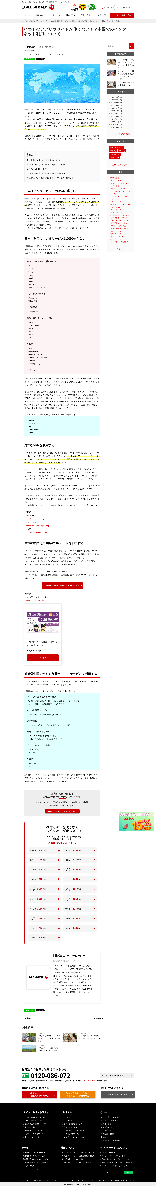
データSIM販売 (28, 1166)
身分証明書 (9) (114, 223)
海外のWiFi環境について (32, 1127)
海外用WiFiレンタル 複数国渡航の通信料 (78, 1156)
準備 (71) (113, 151)
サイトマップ (69, 1180)
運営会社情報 (38, 1180)
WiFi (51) (122, 151)
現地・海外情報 (30, 50)
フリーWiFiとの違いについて (34, 1130)
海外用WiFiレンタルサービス (34, 1152)
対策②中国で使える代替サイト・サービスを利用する (51, 178)
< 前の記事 (26, 1018)
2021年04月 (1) (116, 119)
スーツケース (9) (115, 220)
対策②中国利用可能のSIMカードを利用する (47, 173)
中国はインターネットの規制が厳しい (45, 160)
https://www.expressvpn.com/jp (38, 526)
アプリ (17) (115, 194)
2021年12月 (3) (116, 111)
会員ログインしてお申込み (117, 1094)
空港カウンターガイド (70, 1127)
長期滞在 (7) (122, 226)
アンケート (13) (115, 207)
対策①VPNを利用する (38, 169)
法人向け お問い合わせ (117, 1180)
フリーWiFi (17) (115, 196)
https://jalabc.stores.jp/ (35, 600)
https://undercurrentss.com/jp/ (37, 533)
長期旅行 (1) (125, 242)
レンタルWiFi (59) (116, 180)
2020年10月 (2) (116, 124)
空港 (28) (124, 186)
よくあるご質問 (107, 1130)
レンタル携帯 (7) (115, 228)
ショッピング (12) (116, 212)
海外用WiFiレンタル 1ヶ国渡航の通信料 (78, 1152)
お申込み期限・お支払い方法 (73, 1130)
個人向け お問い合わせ (99, 1180)
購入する (43, 658)
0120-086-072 (50, 1075)
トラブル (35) (114, 186)
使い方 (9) (127, 220)
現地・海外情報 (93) (116, 147)
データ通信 (49, 54)
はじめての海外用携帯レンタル (35, 1124)
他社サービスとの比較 (31, 1137)
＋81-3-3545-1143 (89, 1081)
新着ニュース (106, 1137)
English (131, 1180)
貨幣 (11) (124, 218)
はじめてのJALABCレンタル (34, 1117)
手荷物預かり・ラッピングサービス (115, 1159)
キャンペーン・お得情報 (110, 1140)
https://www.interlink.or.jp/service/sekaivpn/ (42, 519)
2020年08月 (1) (116, 127)
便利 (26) (122, 188)
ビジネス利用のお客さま (110, 1120)
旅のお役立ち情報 (108, 1134)
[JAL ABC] (38, 7)
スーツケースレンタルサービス (114, 1156)
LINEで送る (29, 59)
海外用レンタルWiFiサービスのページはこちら (62, 585)
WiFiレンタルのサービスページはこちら (61, 811)
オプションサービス (30, 1169)
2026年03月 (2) (116, 97)
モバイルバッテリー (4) (117, 236)
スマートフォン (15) (116, 202)
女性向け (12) (114, 218)
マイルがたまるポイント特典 (73, 1137)
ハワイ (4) (113, 239)
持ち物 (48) (113, 183)
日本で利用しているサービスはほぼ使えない (47, 165)
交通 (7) (120, 231)
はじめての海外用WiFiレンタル (35, 1120)
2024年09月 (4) (116, 103)
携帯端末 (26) (114, 157)
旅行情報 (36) (124, 183)
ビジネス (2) (114, 242)
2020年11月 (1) (116, 122)
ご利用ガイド (67, 1117)
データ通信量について (70, 1134)
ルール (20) (126, 191)
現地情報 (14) (114, 204)
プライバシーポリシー (53, 1180)
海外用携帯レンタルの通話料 (73, 1159)
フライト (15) (114, 199)
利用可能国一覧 (107, 1127)
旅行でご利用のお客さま (110, 1117)
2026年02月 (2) (116, 100)
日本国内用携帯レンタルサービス (35, 1162)
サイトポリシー (82, 1180)
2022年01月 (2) (116, 108)
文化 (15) (126, 196)
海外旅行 (30, 54)
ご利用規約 (25, 1180)
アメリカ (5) (123, 234)
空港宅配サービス (108, 1152)
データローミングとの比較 (33, 1134)
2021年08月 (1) (116, 113)
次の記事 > (98, 1018)
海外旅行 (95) (114, 178)
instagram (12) (114, 215)
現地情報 (60, 54)
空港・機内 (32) (115, 154)
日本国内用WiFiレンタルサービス (36, 1159)
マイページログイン (125, 7)
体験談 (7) (127, 228)
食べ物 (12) (126, 215)
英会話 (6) (113, 234)
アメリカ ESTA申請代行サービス (114, 1166)
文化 (39, 54)
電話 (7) (112, 231)
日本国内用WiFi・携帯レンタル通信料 (76, 1162)
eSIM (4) (122, 239)
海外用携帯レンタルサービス (34, 1156)
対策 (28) (113, 188)
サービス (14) (126, 204)
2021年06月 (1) (116, 116)
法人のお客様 (108, 7)
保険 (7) (112, 226)
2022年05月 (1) (116, 105)
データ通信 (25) (115, 191)
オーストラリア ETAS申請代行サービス (117, 1162)
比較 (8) (124, 223)
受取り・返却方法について (72, 1124)
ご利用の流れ (67, 1120)
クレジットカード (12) (117, 210)
